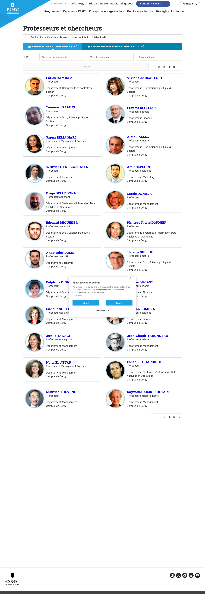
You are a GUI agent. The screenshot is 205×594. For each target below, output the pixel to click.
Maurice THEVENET (62, 392)
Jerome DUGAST (140, 282)
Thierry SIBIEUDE (141, 252)
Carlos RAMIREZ (59, 78)
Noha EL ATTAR (58, 362)
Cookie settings (102, 310)
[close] (130, 277)
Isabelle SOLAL (58, 309)
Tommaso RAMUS (60, 107)
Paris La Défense (97, 3)
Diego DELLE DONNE (62, 193)
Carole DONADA (139, 193)
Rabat (114, 3)
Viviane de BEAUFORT (145, 78)
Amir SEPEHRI (138, 167)
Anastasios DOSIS (60, 252)
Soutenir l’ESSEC (150, 3)
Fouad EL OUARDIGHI (144, 362)
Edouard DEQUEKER (62, 222)
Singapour (126, 3)
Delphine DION (58, 282)
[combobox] (62, 57)
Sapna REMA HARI (61, 137)
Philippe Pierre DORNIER (146, 222)
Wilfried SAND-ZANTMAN (67, 167)
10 (174, 66)
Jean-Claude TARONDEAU (147, 336)
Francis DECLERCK (142, 108)
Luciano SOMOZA (141, 309)
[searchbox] (57, 57)
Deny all (119, 303)
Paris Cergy (77, 3)
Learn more (77, 296)
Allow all (86, 303)
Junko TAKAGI (58, 336)
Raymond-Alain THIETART (148, 392)
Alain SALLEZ (138, 137)
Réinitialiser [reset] (86, 67)
